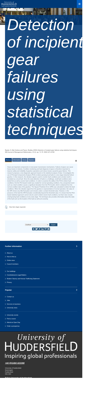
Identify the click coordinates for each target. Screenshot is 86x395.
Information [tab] (16, 160)
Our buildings (11, 271)
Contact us (10, 296)
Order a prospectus (13, 326)
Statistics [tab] (31, 160)
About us (10, 253)
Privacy (9, 282)
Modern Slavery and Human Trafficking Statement (23, 278)
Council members (12, 264)
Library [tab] (24, 160)
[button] (6, 207)
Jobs (8, 300)
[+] (76, 161)
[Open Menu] (79, 4)
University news (12, 308)
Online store (11, 260)
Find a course (11, 319)
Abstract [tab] (8, 160)
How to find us (11, 256)
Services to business (14, 304)
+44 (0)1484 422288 (14, 363)
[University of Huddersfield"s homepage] (41, 346)
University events (12, 315)
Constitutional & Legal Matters (16, 275)
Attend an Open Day (13, 322)
